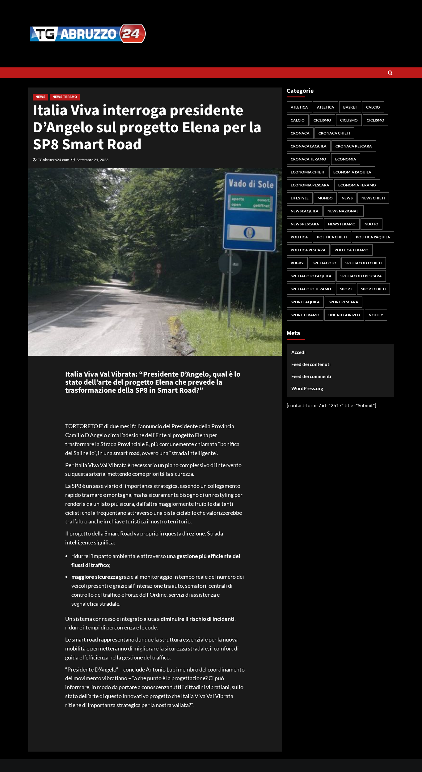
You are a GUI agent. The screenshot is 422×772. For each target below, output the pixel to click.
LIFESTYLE (300, 198)
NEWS (40, 97)
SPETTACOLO (324, 263)
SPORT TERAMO (305, 315)
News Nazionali (343, 211)
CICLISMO (322, 120)
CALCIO (373, 107)
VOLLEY (376, 315)
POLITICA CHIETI (332, 237)
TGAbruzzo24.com (53, 159)
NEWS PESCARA (305, 224)
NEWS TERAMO (65, 97)
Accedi (298, 352)
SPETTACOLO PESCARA (361, 276)
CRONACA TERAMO (308, 159)
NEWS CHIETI (373, 198)
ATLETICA (299, 107)
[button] (390, 72)
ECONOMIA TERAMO (357, 185)
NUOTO (371, 224)
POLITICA (299, 237)
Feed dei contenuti (311, 364)
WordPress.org (307, 388)
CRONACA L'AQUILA (309, 146)
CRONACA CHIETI (334, 133)
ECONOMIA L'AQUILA (352, 172)
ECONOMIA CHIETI (307, 172)
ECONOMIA (345, 159)
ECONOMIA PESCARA (310, 185)
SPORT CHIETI (373, 289)
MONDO (325, 198)
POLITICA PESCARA (308, 250)
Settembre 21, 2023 (92, 159)
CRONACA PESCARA (353, 146)
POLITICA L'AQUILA (373, 237)
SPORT (346, 289)
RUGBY (297, 263)
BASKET (350, 107)
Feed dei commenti (311, 376)
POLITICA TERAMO (352, 250)
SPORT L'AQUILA (305, 302)
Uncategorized (344, 315)
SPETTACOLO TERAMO (311, 289)
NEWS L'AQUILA (305, 211)
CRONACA (300, 133)
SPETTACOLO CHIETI (363, 263)
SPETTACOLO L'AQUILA (311, 276)
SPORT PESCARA (343, 302)
